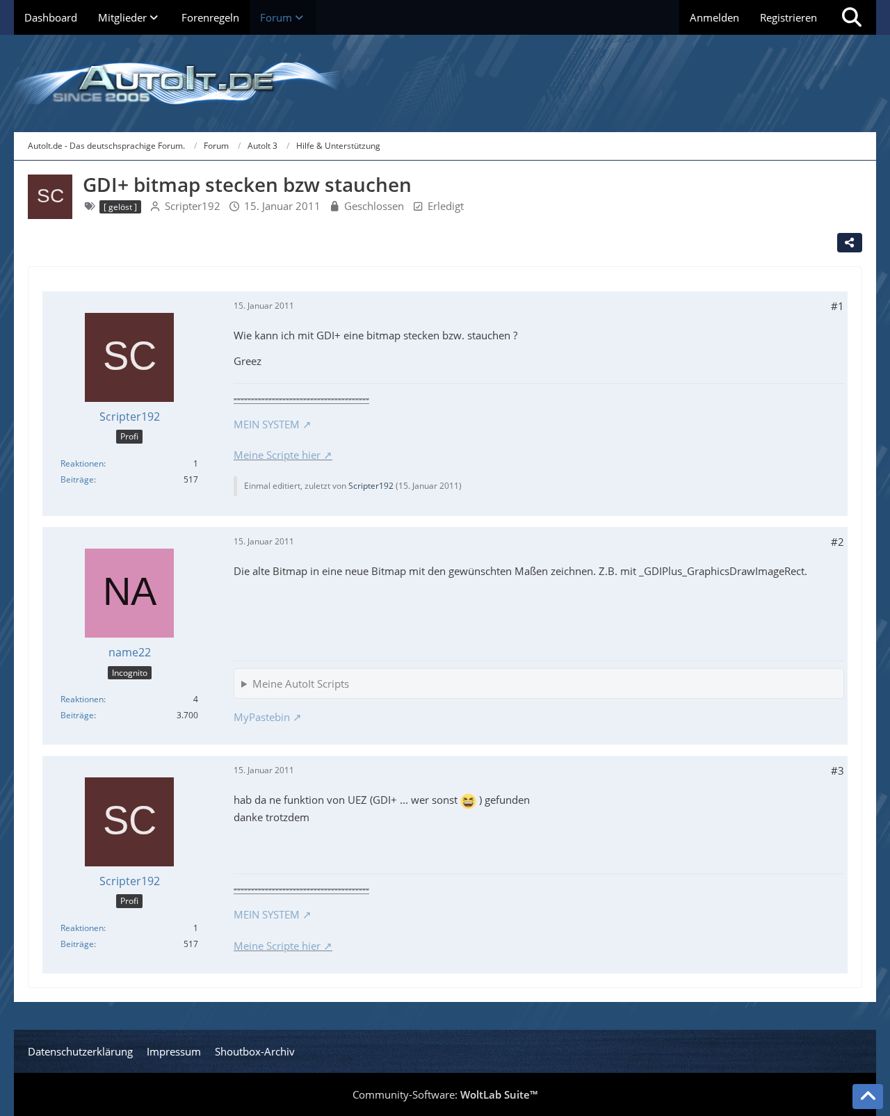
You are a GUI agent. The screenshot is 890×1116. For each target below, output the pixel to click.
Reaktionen (82, 463)
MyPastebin (262, 717)
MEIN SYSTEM (267, 424)
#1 (837, 306)
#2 (837, 542)
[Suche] (851, 17)
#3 (837, 770)
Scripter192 (192, 206)
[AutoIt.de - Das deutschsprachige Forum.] (445, 83)
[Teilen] (849, 242)
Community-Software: (445, 1094)
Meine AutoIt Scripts (300, 683)
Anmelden (714, 17)
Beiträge (77, 479)
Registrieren (788, 17)
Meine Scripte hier (277, 455)
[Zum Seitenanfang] (867, 1096)
